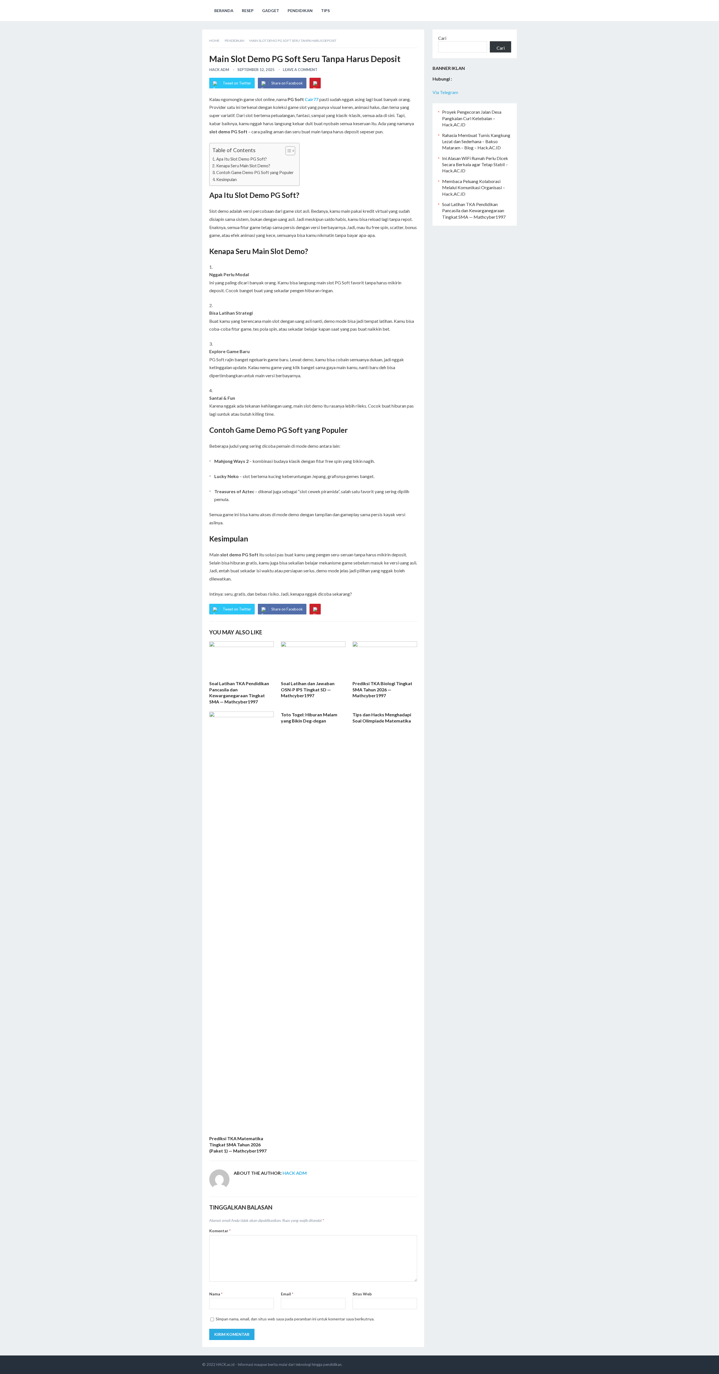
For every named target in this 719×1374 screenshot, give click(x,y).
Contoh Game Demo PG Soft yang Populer (255, 172)
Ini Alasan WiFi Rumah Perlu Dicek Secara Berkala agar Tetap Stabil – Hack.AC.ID (475, 164)
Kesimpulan (226, 179)
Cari (442, 38)
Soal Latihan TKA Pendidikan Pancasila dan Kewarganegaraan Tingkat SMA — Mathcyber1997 (474, 211)
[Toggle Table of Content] (287, 151)
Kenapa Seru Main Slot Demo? (243, 165)
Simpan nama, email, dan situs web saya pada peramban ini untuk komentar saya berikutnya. (295, 1318)
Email (287, 1293)
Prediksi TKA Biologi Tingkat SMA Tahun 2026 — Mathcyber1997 (382, 689)
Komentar (220, 1230)
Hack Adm (219, 69)
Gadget (270, 10)
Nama (215, 1293)
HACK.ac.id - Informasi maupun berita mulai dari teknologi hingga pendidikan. (279, 1364)
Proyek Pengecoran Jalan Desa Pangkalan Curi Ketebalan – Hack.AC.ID (471, 118)
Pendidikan (300, 10)
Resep (248, 10)
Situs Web (362, 1293)
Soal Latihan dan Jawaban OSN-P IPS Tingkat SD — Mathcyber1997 (308, 689)
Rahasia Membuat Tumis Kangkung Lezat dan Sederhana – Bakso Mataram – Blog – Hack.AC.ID (476, 141)
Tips (325, 10)
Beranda (223, 10)
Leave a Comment (300, 69)
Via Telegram (445, 92)
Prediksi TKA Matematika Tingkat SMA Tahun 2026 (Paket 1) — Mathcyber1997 (238, 1144)
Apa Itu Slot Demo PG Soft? (241, 159)
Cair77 (311, 99)
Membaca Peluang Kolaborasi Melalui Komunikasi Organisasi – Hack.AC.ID (473, 187)
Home (214, 40)
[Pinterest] (315, 83)
